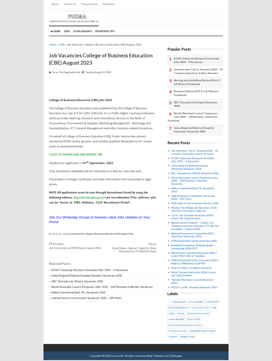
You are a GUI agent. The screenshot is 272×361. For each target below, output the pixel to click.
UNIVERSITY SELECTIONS (202, 331)
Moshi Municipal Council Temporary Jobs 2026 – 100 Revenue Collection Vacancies (102, 286)
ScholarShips (82, 31)
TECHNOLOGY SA (178, 331)
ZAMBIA (173, 336)
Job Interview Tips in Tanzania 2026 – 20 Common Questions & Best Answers (198, 71)
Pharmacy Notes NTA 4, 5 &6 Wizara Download (196, 93)
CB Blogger (175, 355)
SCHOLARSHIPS (176, 319)
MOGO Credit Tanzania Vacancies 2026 (194, 287)
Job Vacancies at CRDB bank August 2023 (75, 248)
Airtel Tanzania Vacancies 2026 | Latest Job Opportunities (193, 274)
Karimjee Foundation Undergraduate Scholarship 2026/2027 (192, 247)
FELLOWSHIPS (196, 302)
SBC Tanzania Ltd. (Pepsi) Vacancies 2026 (77, 281)
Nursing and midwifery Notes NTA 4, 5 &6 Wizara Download (197, 82)
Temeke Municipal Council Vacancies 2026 (192, 281)
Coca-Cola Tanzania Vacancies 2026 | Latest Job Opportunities (192, 217)
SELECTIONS (193, 319)
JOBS (61, 44)
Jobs (67, 31)
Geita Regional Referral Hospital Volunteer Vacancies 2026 (86, 275)
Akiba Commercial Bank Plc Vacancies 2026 (78, 292)
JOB (214, 307)
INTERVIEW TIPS (200, 307)
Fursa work (117, 355)
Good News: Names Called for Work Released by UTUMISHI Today (134, 250)
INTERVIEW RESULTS (179, 307)
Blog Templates (156, 355)
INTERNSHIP (212, 302)
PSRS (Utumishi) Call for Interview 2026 (194, 240)
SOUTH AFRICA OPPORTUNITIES (185, 325)
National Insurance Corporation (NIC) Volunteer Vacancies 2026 (192, 235)
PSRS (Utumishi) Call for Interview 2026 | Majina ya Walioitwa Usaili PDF (194, 262)
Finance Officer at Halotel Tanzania (191, 267)
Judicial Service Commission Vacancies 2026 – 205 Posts (86, 298)
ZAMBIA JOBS (187, 336)
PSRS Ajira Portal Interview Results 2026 (195, 203)
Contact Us (70, 4)
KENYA (180, 313)
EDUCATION (179, 302)
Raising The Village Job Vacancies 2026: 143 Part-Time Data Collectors (194, 209)
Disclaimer (109, 4)
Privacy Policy (89, 4)
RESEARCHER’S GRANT (198, 313)
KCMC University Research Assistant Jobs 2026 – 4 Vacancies (89, 270)
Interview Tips (105, 31)
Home (57, 31)
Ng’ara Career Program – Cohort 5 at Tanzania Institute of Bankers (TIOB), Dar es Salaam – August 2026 (195, 225)
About (55, 4)
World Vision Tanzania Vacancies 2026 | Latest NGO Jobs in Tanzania (194, 254)
